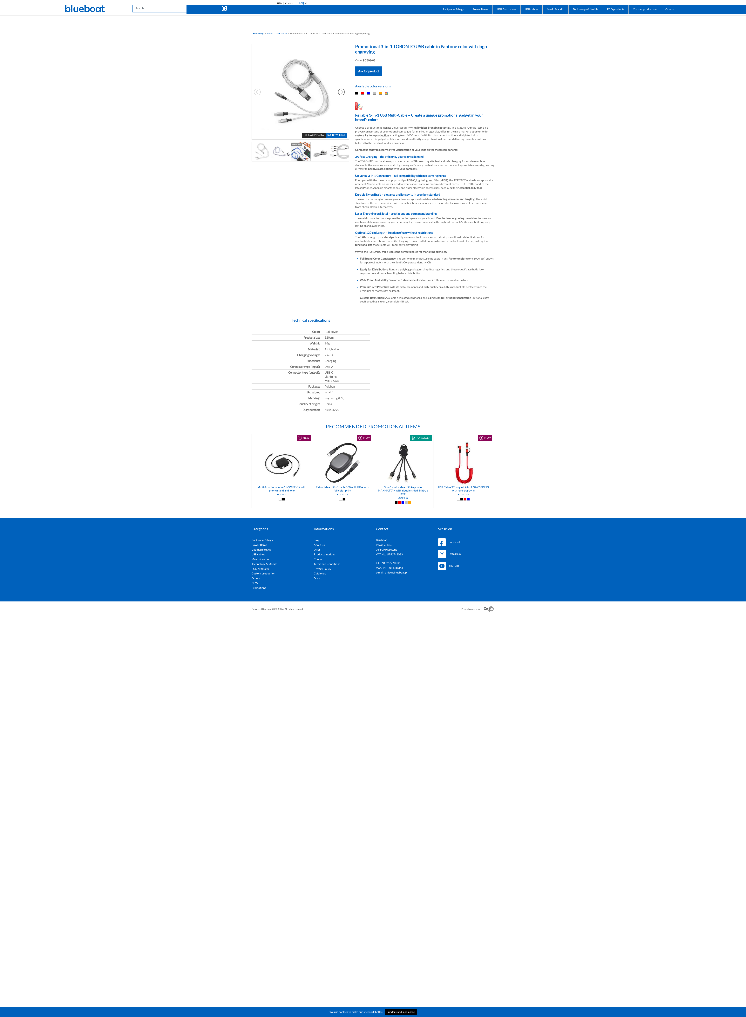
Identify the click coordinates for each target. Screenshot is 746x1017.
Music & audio (555, 9)
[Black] (356, 93)
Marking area (316, 135)
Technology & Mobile (585, 9)
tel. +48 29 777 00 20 (388, 563)
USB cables (531, 9)
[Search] (224, 8)
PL (306, 3)
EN (301, 3)
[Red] (362, 93)
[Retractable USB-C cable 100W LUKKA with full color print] (342, 463)
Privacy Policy (322, 568)
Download (338, 135)
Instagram (455, 553)
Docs (317, 578)
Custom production (645, 9)
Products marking (324, 554)
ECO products (615, 9)
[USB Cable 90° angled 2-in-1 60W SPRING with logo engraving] (463, 463)
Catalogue (320, 573)
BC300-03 (463, 494)
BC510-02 (282, 494)
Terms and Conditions (327, 564)
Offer (270, 33)
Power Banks (480, 9)
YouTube (454, 565)
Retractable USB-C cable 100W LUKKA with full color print (342, 489)
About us (319, 544)
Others (669, 9)
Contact (289, 3)
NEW (280, 3)
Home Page (258, 33)
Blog (316, 540)
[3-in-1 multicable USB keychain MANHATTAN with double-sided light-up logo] (403, 463)
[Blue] (368, 93)
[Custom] (387, 93)
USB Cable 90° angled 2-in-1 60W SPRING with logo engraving (463, 489)
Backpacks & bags (453, 9)
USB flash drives (506, 9)
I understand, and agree (401, 1012)
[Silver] (374, 93)
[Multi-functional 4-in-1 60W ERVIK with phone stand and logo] (282, 463)
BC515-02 (342, 494)
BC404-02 (403, 498)
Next (341, 91)
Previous (257, 91)
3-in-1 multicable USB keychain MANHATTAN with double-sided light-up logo (403, 490)
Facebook (454, 542)
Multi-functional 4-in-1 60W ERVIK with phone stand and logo (281, 489)
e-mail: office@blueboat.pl (392, 572)
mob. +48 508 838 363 (389, 567)
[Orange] (381, 93)
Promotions (259, 587)
